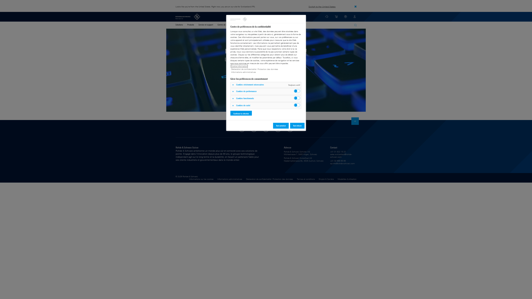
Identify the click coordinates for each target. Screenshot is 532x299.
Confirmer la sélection (241, 113)
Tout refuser (297, 125)
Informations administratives (243, 72)
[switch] (297, 91)
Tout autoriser (281, 125)
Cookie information (239, 66)
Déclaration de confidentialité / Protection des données (254, 69)
